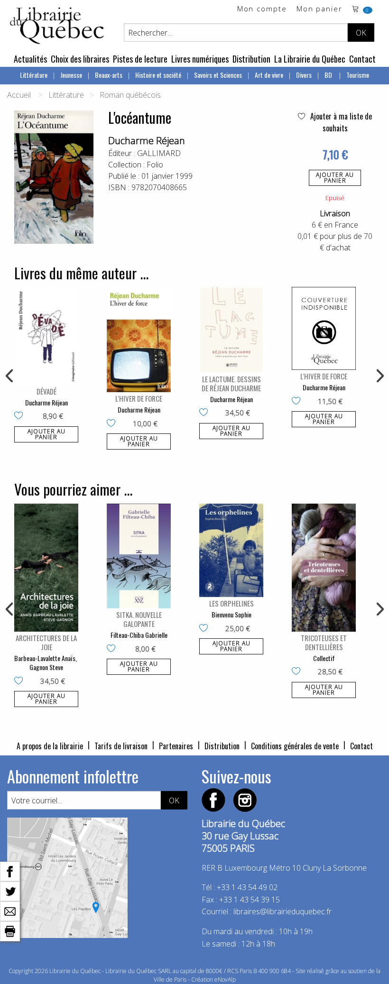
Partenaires (176, 746)
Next (379, 376)
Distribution (251, 59)
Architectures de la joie (46, 642)
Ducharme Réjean (146, 140)
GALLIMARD (159, 153)
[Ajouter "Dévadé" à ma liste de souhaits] (20, 416)
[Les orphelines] (231, 551)
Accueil (19, 95)
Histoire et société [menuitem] (158, 75)
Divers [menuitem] (304, 75)
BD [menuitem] (328, 75)
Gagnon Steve (46, 667)
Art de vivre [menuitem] (269, 75)
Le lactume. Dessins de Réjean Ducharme (231, 383)
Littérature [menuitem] (33, 75)
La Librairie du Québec (309, 59)
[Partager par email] (10, 910)
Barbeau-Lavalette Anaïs (44, 658)
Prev (10, 376)
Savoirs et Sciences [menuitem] (218, 75)
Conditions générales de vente (295, 746)
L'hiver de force (138, 398)
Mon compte (262, 9)
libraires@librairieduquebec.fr (282, 911)
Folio (155, 164)
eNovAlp (225, 979)
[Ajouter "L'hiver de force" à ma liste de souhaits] (113, 424)
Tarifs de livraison (121, 746)
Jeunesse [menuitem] (71, 75)
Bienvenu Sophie (231, 614)
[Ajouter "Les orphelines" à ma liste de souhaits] (205, 629)
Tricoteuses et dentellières (324, 642)
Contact (362, 59)
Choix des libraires (80, 59)
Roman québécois (130, 95)
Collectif (324, 658)
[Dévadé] (46, 336)
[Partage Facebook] (10, 870)
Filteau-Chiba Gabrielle (139, 635)
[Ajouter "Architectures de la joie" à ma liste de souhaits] (20, 681)
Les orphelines (231, 603)
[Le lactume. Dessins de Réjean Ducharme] (231, 329)
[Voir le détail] (46, 336)
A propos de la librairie (50, 746)
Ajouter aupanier (335, 177)
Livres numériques (200, 59)
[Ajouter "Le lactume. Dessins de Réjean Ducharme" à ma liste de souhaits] (205, 413)
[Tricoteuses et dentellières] (324, 568)
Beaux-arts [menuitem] (108, 75)
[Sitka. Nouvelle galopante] (139, 556)
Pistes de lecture (140, 59)
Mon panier (319, 9)
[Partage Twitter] (10, 890)
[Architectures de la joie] (46, 568)
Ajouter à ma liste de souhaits (340, 122)
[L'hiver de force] (139, 339)
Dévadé (46, 391)
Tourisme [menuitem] (357, 75)
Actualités (30, 59)
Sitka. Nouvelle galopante (139, 619)
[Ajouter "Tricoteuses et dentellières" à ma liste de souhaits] (298, 672)
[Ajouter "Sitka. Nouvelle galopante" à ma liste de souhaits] (113, 649)
